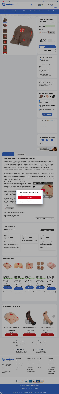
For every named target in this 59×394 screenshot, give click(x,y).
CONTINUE (29, 197)
